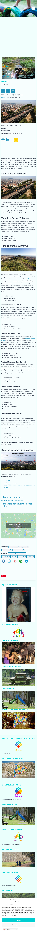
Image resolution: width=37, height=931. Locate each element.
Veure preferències (18, 925)
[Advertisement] (18, 38)
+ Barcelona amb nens (12, 497)
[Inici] (1, 84)
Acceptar (18, 920)
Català (8, 929)
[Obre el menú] (33, 8)
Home (3, 97)
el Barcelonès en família (13, 500)
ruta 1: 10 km (7, 481)
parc (29, 307)
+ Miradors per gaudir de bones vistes (16, 505)
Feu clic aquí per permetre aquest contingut (18, 525)
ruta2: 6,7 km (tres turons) (11, 483)
